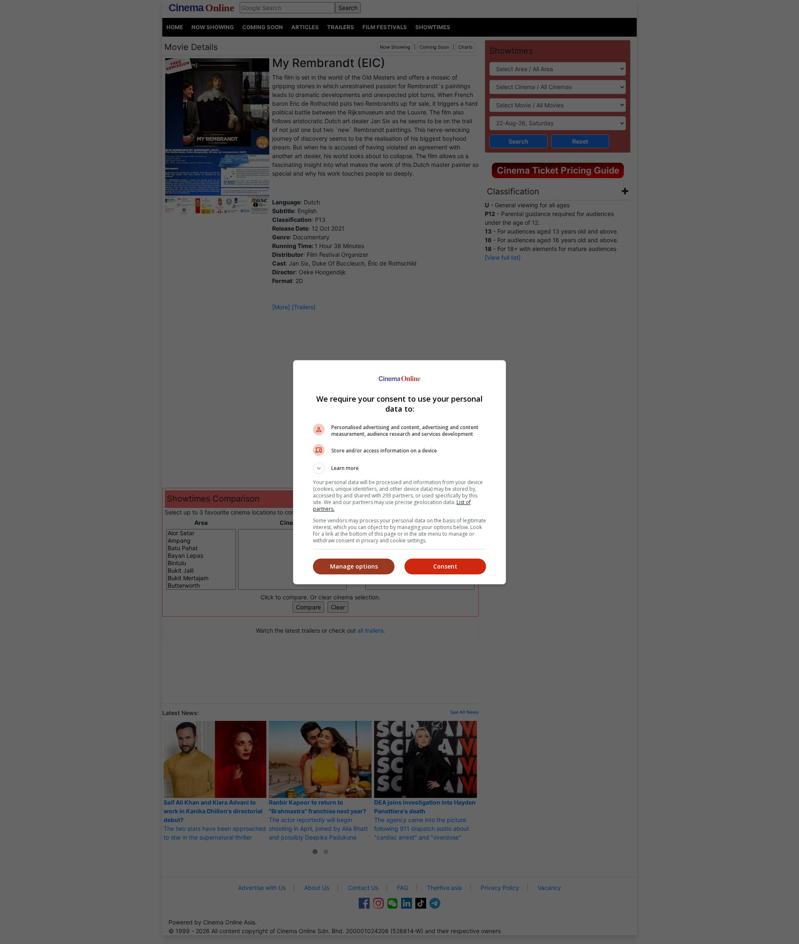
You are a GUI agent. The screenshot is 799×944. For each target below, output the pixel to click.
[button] (399, 468)
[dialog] (399, 472)
